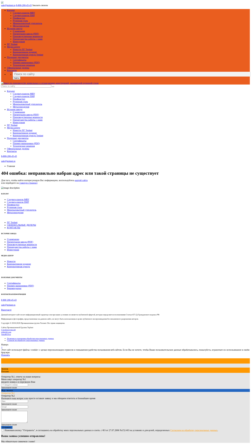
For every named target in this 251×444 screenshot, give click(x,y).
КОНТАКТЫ (13, 227)
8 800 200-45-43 (9, 300)
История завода (14, 28)
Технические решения (24, 65)
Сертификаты (19, 60)
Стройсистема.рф (8, 330)
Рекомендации (14, 288)
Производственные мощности (28, 36)
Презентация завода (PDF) (26, 34)
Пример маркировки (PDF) (26, 62)
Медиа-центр (13, 47)
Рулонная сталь (20, 20)
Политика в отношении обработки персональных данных (30, 338)
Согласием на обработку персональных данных (193, 430)
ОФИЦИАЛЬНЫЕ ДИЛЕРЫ (21, 225)
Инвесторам (19, 41)
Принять (5, 355)
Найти (16, 78)
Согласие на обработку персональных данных (26, 340)
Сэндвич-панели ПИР (24, 15)
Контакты (12, 70)
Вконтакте (6, 310)
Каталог (11, 10)
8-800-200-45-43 (24, 5)
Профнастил (19, 18)
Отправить (6, 427)
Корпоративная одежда (18, 266)
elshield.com (6, 332)
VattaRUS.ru (6, 334)
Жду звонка (7, 390)
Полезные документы (17, 57)
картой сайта (81, 180)
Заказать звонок (40, 5)
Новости (11, 261)
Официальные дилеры (18, 68)
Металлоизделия (21, 26)
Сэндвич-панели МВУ (24, 13)
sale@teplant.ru (8, 5)
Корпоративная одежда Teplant (28, 54)
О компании (19, 31)
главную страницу (28, 183)
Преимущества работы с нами (28, 39)
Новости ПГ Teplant (22, 49)
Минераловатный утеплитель (27, 23)
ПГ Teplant (12, 44)
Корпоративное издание (25, 52)
